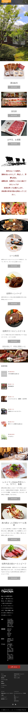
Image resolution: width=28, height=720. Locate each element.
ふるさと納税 (3, 675)
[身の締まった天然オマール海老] (14, 520)
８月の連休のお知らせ (13, 373)
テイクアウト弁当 (4, 679)
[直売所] (14, 108)
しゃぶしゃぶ (16, 691)
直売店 (2, 681)
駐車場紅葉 (11, 386)
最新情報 (2, 677)
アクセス (2, 687)
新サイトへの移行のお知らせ (15, 424)
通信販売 (2, 683)
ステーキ (2, 691)
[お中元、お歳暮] (14, 137)
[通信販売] (14, 80)
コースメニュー (4, 697)
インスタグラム (4, 685)
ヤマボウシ (11, 436)
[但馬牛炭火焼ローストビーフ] (14, 561)
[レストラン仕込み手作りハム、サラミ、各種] (14, 479)
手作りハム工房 (16, 677)
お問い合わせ (14, 667)
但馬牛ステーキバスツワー (14, 411)
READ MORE (14, 87)
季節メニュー (16, 697)
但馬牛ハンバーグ (17, 675)
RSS (15, 704)
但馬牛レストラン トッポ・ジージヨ (10, 709)
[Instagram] (13, 704)
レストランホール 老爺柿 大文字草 (17, 398)
